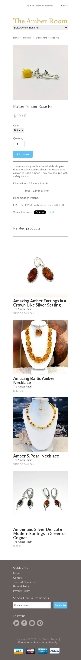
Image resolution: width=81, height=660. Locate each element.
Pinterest (40, 623)
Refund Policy (21, 586)
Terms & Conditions (24, 582)
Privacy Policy (21, 590)
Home (16, 573)
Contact (17, 577)
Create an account (43, 5)
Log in (28, 5)
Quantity (18, 138)
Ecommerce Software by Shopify (37, 642)
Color (16, 125)
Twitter (16, 623)
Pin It (51, 212)
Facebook (24, 623)
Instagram (32, 623)
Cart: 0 (64, 5)
